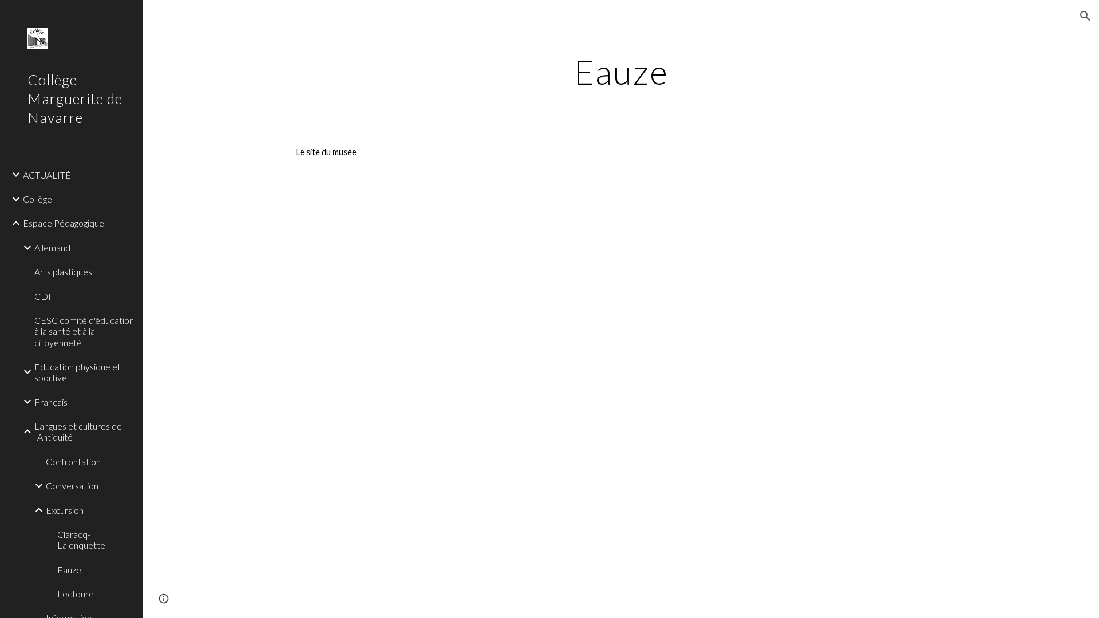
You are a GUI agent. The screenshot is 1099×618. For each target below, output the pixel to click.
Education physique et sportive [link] (77, 372)
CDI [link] (42, 296)
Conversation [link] (72, 485)
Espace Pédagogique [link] (63, 222)
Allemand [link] (52, 247)
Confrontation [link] (73, 461)
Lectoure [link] (75, 593)
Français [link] (51, 402)
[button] (1085, 16)
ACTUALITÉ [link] (47, 174)
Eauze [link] (69, 569)
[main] (621, 71)
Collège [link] (37, 198)
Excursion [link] (65, 510)
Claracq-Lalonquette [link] (81, 539)
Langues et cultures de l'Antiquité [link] (78, 431)
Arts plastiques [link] (63, 271)
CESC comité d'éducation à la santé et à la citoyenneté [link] (84, 331)
